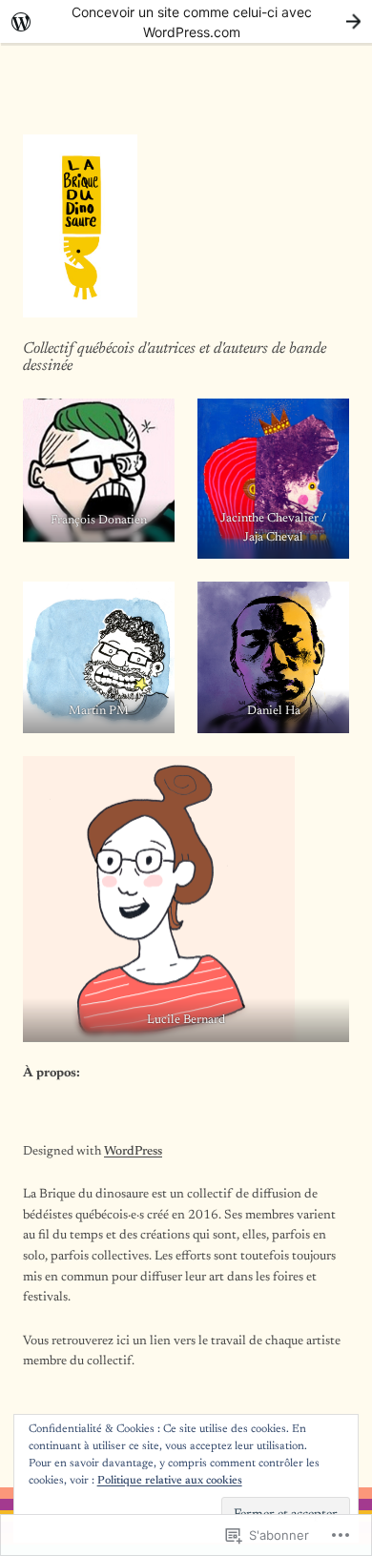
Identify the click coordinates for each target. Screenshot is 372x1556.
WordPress (133, 1151)
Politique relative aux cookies (169, 1480)
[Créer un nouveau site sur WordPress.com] (186, 21)
